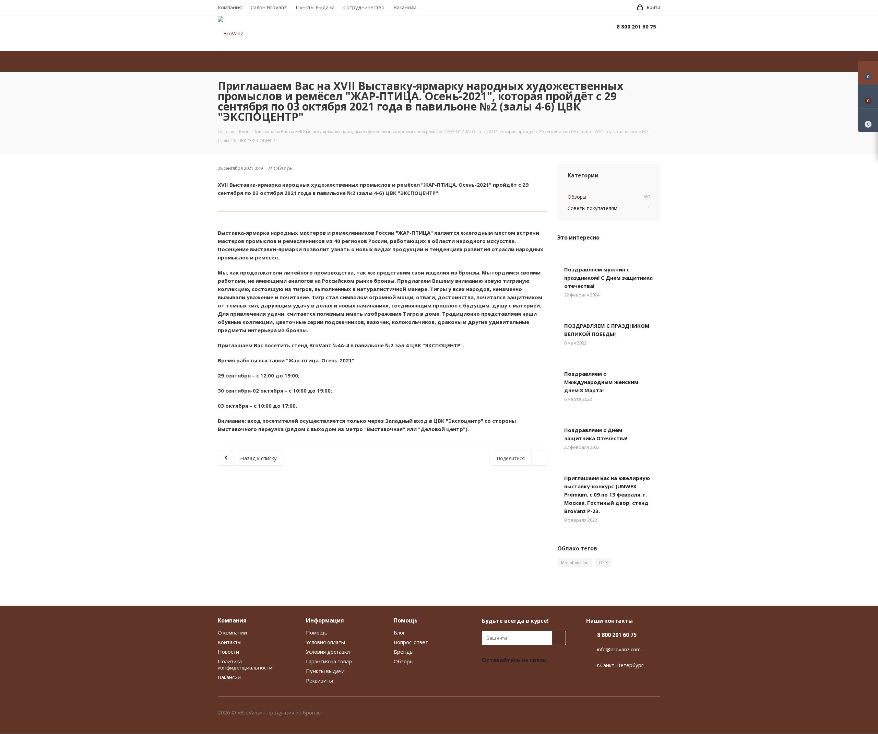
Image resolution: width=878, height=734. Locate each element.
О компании (232, 632)
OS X (603, 563)
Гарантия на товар (329, 661)
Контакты (229, 642)
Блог (399, 632)
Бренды (404, 651)
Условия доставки (328, 651)
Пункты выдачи (325, 670)
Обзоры (404, 661)
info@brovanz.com (619, 649)
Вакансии (229, 677)
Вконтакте (489, 676)
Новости (228, 651)
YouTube (506, 676)
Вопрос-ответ (411, 642)
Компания (232, 620)
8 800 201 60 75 (636, 26)
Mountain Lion (575, 563)
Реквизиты (319, 680)
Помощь (317, 632)
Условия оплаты (325, 642)
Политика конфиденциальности (245, 664)
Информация (325, 620)
